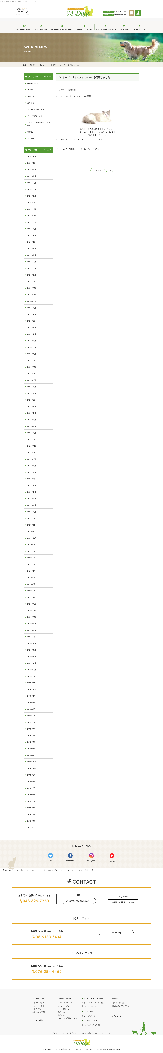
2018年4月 (31, 808)
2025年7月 (31, 242)
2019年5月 (31, 722)
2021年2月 (31, 591)
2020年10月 (32, 617)
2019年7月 (31, 709)
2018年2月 (31, 821)
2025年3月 (31, 268)
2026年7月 (31, 163)
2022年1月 (31, 518)
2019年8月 (31, 703)
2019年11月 (31, 689)
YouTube (30, 96)
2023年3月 (31, 426)
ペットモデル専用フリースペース (69, 1018)
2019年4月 (31, 729)
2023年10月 (32, 380)
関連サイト (56, 1033)
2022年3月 (31, 505)
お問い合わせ (116, 1016)
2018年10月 (32, 768)
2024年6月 (31, 327)
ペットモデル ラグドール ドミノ (71, 139)
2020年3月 (31, 663)
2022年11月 (32, 452)
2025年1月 (31, 281)
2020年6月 (31, 643)
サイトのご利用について (71, 1033)
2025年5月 (31, 255)
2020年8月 (31, 630)
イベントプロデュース (65, 1003)
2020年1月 (31, 676)
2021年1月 (31, 597)
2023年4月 (31, 420)
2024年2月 (31, 354)
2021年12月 (32, 525)
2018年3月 (31, 814)
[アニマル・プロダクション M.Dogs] (80, 17)
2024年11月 (32, 295)
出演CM (30, 132)
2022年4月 (31, 499)
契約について (62, 1015)
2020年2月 (31, 670)
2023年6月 (31, 406)
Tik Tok (30, 90)
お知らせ (72, 90)
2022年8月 (31, 472)
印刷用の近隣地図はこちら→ (123, 902)
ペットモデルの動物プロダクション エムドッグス (77, 149)
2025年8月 (31, 235)
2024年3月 (31, 347)
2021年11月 (31, 531)
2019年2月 (31, 742)
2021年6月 (31, 564)
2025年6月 (31, 249)
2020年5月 (31, 650)
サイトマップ (106, 1033)
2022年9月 (31, 466)
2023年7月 (31, 400)
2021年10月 (32, 538)
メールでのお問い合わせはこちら (78, 901)
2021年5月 (31, 571)
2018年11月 (31, 762)
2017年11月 (31, 828)
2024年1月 (31, 360)
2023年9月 (31, 387)
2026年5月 (31, 176)
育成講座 (30, 139)
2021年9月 (31, 545)
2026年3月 (31, 189)
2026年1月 (31, 202)
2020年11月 (32, 610)
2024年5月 (31, 334)
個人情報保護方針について (90, 1033)
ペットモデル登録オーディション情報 (39, 124)
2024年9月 (31, 308)
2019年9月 (31, 696)
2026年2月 (31, 196)
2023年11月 (32, 374)
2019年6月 (31, 716)
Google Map (123, 897)
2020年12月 (32, 604)
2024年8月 (31, 314)
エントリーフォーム (37, 1009)
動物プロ (64, 1049)
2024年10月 (32, 301)
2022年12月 (32, 446)
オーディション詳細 (37, 1006)
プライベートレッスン (35, 109)
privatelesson (32, 83)
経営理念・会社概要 (118, 1003)
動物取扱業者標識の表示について (122, 1007)
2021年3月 (31, 584)
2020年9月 (31, 624)
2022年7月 (31, 479)
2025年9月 (31, 229)
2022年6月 (31, 485)
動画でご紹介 (62, 1012)
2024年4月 (31, 341)
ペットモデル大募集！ (38, 1003)
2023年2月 (31, 433)
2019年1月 (31, 749)
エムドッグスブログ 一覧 (92, 1025)
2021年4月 (31, 578)
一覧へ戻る (97, 170)
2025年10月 (32, 222)
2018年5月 (31, 801)
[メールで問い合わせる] (132, 15)
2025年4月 (31, 262)
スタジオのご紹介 (64, 1006)
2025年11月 (32, 216)
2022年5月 (31, 492)
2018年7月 (31, 788)
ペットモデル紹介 (37, 1020)
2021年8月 (31, 551)
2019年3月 (31, 735)
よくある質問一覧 (89, 1016)
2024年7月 (31, 321)
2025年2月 (31, 275)
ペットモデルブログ (34, 116)
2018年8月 (31, 781)
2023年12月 (32, 367)
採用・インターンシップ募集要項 (94, 1003)
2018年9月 (31, 775)
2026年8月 (31, 156)
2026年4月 (31, 183)
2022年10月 (32, 459)
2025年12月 (32, 209)
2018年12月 (32, 755)
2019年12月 (32, 683)
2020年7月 (31, 637)
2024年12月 (32, 288)
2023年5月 (31, 413)
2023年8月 (31, 393)
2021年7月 (31, 558)
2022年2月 (31, 512)
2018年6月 (31, 795)
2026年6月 (31, 170)
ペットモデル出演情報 (38, 1012)
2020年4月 (31, 656)
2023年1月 (31, 439)
